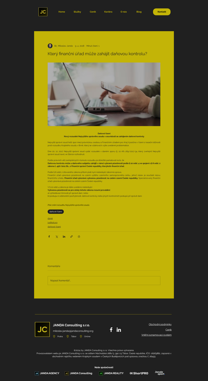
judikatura (52, 222)
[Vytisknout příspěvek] (79, 236)
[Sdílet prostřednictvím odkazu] (71, 236)
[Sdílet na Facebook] (49, 236)
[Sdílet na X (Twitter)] (56, 236)
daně (50, 218)
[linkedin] (119, 330)
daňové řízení (55, 211)
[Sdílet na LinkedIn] (64, 236)
